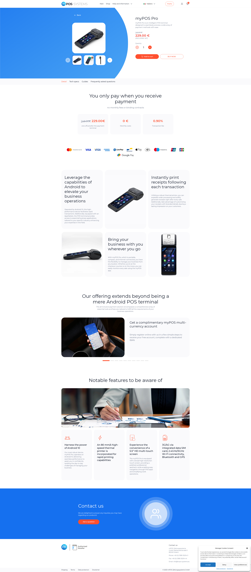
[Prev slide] (67, 60)
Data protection (221, 568)
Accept (208, 565)
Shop (108, 4)
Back (79, 15)
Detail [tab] (64, 82)
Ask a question (89, 522)
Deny (224, 565)
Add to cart (148, 57)
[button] (247, 548)
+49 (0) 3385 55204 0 (181, 555)
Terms (73, 570)
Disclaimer (230, 568)
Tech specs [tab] (74, 82)
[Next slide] (109, 60)
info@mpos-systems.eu (181, 561)
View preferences (240, 565)
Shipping (64, 570)
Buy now (172, 57)
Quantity (138, 43)
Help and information (120, 4)
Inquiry (169, 4)
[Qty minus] (137, 47)
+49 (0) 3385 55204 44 (179, 558)
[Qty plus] (150, 47)
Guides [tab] (85, 82)
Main (102, 4)
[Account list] (182, 4)
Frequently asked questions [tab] (103, 82)
